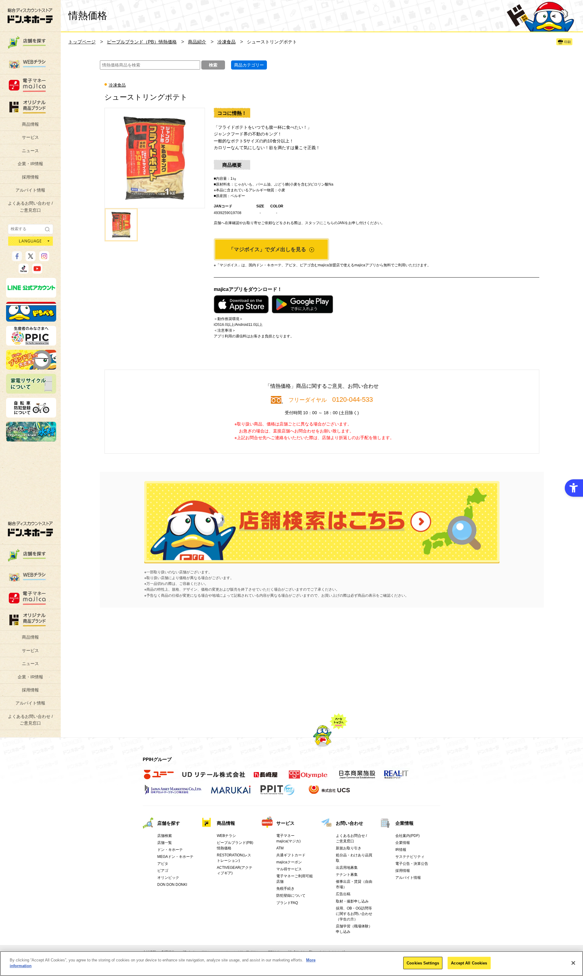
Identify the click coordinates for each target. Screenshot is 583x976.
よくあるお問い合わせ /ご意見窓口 (30, 206)
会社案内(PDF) (407, 836)
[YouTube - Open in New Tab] (37, 270)
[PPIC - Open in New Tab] (31, 342)
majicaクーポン (289, 862)
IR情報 (400, 850)
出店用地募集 (347, 867)
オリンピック (168, 877)
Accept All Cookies (469, 963)
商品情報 (30, 124)
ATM (280, 848)
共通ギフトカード (290, 855)
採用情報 (30, 177)
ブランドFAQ (287, 903)
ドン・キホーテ (170, 850)
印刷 (567, 42)
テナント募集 (347, 874)
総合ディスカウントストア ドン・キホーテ (30, 528)
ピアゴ (162, 871)
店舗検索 (164, 836)
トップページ (82, 41)
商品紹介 (197, 41)
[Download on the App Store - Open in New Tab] (241, 304)
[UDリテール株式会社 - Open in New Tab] (213, 777)
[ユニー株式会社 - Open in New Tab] (159, 777)
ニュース (30, 150)
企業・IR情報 (30, 163)
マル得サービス (289, 869)
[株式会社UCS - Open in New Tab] (330, 792)
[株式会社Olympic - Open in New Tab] (308, 777)
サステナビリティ (409, 857)
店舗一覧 (164, 843)
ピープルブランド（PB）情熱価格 (142, 41)
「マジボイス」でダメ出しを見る (268, 249)
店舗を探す (321, 522)
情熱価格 (87, 15)
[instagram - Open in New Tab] (44, 258)
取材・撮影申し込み (352, 901)
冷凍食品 (226, 41)
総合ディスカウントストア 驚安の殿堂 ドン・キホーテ (30, 15)
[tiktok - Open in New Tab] (23, 270)
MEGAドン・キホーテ (175, 857)
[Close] (573, 963)
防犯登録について (290, 895)
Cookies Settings (423, 963)
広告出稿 (343, 894)
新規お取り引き (348, 848)
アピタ (162, 864)
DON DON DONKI (172, 884)
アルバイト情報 (30, 190)
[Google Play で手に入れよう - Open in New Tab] (302, 304)
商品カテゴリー (249, 65)
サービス (30, 137)
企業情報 (404, 823)
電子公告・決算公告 (411, 864)
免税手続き (285, 888)
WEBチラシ (226, 836)
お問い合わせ (349, 823)
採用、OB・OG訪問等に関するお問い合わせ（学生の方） (354, 913)
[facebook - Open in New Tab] (16, 258)
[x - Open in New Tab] (30, 258)
